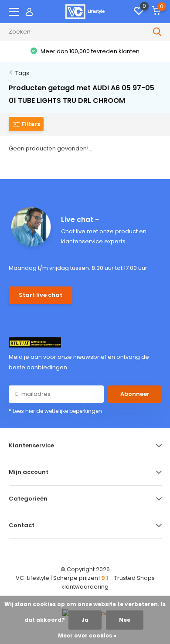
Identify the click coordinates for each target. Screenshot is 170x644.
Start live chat (40, 295)
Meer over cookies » (87, 635)
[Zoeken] (157, 31)
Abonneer (135, 394)
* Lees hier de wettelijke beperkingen (55, 411)
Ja (85, 620)
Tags (22, 73)
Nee (124, 620)
